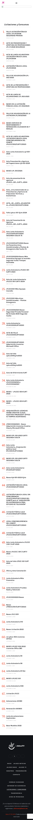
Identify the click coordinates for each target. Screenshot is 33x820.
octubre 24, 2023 (10, 440)
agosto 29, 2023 (10, 489)
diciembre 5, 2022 (10, 650)
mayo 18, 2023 (9, 609)
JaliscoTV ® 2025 (10, 814)
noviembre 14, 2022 (11, 688)
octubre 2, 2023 (10, 479)
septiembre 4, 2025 (11, 131)
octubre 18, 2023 (10, 453)
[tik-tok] (18, 756)
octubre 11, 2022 (10, 703)
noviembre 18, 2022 (11, 680)
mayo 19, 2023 (9, 599)
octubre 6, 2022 (10, 711)
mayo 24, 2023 (9, 573)
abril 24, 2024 (9, 238)
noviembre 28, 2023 (11, 396)
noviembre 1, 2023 (10, 430)
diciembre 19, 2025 (10, 80)
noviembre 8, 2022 (10, 696)
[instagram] (23, 756)
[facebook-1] (10, 756)
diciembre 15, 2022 (10, 616)
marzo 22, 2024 (10, 293)
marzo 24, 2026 (10, 70)
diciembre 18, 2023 (10, 318)
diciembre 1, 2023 (10, 375)
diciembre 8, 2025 (10, 98)
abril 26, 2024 (9, 184)
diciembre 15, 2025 (10, 89)
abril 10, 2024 (9, 274)
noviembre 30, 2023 (11, 386)
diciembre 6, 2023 (10, 358)
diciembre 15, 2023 (10, 327)
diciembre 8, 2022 (10, 631)
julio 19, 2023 (9, 527)
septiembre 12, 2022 (11, 728)
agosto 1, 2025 (9, 156)
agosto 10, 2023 (10, 516)
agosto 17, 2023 (10, 506)
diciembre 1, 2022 (10, 658)
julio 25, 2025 (9, 173)
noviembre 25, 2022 (11, 673)
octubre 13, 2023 (10, 462)
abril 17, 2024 (9, 251)
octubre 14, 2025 (10, 117)
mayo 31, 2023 (9, 565)
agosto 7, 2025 (10, 146)
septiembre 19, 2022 (11, 720)
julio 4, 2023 (9, 546)
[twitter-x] (14, 756)
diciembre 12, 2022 (10, 624)
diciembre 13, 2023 (10, 348)
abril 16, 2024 (9, 264)
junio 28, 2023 (9, 556)
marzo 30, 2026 (10, 61)
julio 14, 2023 (9, 537)
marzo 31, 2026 (10, 38)
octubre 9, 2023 (10, 472)
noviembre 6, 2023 (10, 419)
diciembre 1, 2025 (10, 108)
